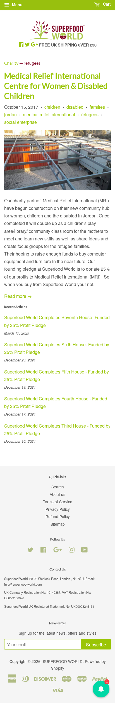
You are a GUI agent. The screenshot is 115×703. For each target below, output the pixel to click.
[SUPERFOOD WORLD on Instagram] (71, 550)
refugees (90, 114)
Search (57, 486)
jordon (10, 114)
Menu (17, 4)
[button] (101, 689)
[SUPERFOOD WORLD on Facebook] (43, 550)
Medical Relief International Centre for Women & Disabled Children (56, 86)
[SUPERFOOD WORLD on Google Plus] (57, 550)
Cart (106, 4)
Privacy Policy (57, 509)
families (97, 107)
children (52, 107)
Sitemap (58, 524)
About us (57, 494)
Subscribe (96, 644)
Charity (11, 63)
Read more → (18, 296)
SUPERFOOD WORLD (63, 661)
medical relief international (49, 114)
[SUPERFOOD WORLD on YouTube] (84, 550)
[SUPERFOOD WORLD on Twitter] (30, 550)
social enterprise (20, 122)
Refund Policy (57, 516)
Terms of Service (57, 501)
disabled (74, 107)
